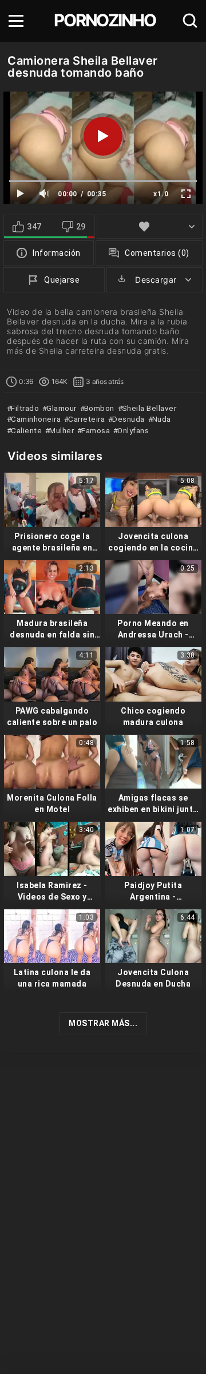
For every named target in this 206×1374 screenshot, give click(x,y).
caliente (25, 430)
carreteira (85, 418)
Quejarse (62, 279)
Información (57, 253)
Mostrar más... (103, 1023)
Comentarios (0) (157, 253)
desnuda (127, 418)
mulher (60, 430)
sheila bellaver (148, 408)
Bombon (98, 408)
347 (34, 226)
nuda (160, 418)
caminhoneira (35, 418)
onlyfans (132, 430)
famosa (95, 430)
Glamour (61, 408)
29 (81, 226)
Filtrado (24, 408)
